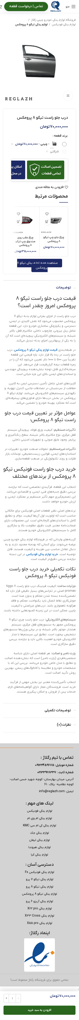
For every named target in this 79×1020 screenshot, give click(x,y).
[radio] (39, 144)
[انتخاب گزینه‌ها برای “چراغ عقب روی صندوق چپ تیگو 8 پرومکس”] (18, 221)
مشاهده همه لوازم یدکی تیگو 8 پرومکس (37, 265)
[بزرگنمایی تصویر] (68, 95)
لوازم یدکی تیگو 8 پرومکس (31, 24)
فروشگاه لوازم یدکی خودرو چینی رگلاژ (53, 20)
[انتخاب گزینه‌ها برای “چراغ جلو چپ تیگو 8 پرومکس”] (47, 221)
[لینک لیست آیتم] (39, 811)
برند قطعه (61, 136)
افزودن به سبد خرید (39, 1010)
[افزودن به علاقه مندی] (47, 214)
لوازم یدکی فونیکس (63, 24)
